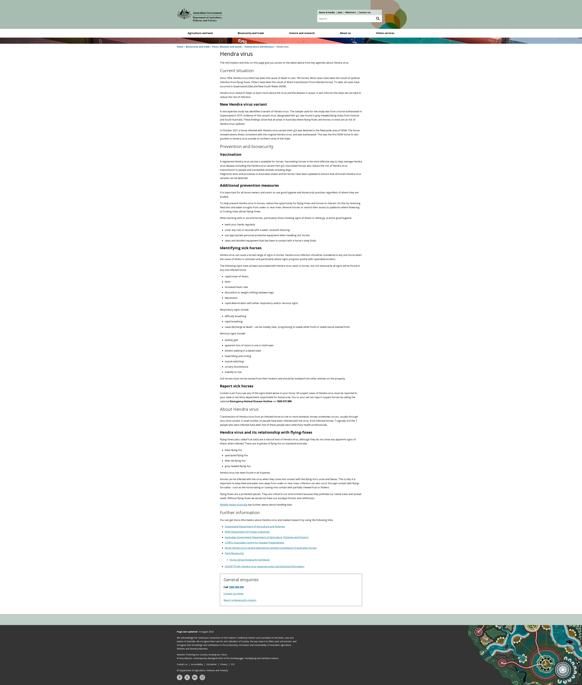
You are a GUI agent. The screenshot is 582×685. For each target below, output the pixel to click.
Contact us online (233, 593)
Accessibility (197, 664)
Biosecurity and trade (251, 33)
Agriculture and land (200, 33)
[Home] (200, 15)
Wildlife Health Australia (233, 504)
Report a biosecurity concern (240, 600)
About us (345, 33)
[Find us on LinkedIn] (194, 677)
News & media (327, 12)
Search (378, 18)
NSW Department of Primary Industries (247, 532)
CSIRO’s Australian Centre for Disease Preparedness (254, 542)
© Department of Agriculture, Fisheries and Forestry (202, 670)
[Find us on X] (187, 677)
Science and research (302, 33)
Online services (385, 33)
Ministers (350, 12)
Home (180, 46)
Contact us (365, 12)
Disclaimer (211, 664)
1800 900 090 (236, 587)
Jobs (340, 12)
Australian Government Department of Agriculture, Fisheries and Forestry (267, 537)
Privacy (223, 664)
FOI (232, 664)
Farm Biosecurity (234, 553)
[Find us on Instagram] (202, 677)
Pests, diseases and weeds (227, 46)
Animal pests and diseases (259, 46)
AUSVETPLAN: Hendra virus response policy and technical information (264, 566)
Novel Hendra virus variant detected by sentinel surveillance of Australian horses (271, 548)
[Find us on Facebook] (179, 677)
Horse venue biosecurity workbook (250, 559)
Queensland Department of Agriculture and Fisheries (255, 526)
